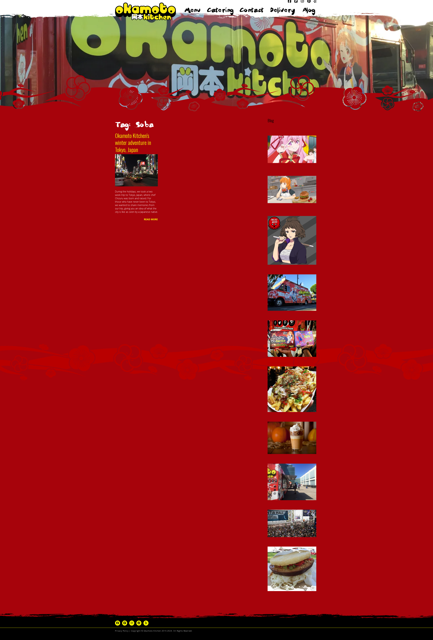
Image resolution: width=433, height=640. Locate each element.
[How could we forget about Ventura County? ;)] (292, 292)
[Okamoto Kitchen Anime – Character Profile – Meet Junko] (292, 240)
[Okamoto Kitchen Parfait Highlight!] (292, 438)
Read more (151, 219)
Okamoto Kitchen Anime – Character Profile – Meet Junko (290, 211)
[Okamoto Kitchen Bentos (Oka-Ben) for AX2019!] (292, 338)
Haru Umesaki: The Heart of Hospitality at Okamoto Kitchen (288, 171)
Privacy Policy (122, 631)
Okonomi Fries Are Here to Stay (283, 362)
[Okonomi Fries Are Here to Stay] (292, 389)
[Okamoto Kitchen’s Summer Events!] (292, 523)
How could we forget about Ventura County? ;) (290, 270)
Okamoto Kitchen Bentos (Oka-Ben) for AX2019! (291, 316)
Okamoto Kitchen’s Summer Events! (285, 506)
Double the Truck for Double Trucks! (286, 460)
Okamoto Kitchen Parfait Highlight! (284, 418)
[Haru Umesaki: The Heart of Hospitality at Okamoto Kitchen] (292, 189)
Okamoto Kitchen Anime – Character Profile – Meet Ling (290, 130)
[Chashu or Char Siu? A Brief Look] (292, 569)
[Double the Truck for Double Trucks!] (292, 482)
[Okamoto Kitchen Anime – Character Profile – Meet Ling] (292, 149)
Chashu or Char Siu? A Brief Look (284, 543)
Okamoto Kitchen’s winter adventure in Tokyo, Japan (133, 143)
